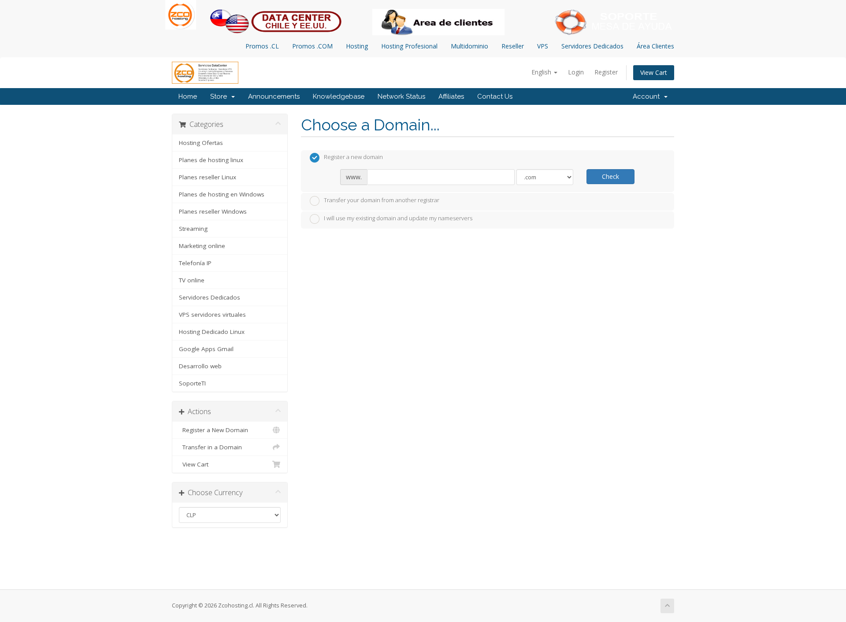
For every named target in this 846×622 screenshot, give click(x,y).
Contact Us (494, 96)
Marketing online (202, 246)
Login (576, 72)
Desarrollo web (200, 366)
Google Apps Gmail (206, 349)
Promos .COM (312, 46)
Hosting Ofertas (201, 143)
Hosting (357, 46)
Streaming (193, 229)
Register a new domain (353, 157)
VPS (542, 46)
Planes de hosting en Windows (221, 194)
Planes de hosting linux (211, 160)
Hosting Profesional (409, 46)
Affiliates (451, 96)
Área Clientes (655, 46)
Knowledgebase (338, 96)
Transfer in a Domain (210, 447)
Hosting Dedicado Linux (212, 332)
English (542, 72)
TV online (191, 280)
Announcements (274, 96)
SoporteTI (192, 383)
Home (187, 96)
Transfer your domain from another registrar (381, 200)
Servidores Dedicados (592, 46)
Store (220, 96)
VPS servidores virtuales (212, 314)
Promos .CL (262, 46)
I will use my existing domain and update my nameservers (398, 218)
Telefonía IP (195, 263)
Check (610, 176)
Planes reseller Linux (207, 177)
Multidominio (469, 46)
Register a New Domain (213, 430)
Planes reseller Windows (213, 211)
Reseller (512, 46)
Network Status (401, 96)
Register (606, 72)
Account (648, 96)
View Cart (653, 72)
